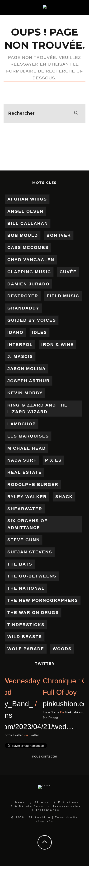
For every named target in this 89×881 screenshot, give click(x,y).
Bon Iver (59, 235)
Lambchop (21, 424)
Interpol (20, 344)
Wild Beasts (24, 636)
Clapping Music (29, 271)
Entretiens (68, 802)
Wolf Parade (25, 648)
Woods (62, 648)
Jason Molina (26, 368)
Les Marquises (28, 436)
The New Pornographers (42, 600)
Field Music (63, 296)
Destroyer (22, 296)
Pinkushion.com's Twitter (37, 735)
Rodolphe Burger (32, 484)
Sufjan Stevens (29, 552)
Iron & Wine (57, 344)
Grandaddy (23, 308)
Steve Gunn (23, 539)
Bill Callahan (27, 223)
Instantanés (47, 810)
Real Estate (24, 472)
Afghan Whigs (27, 199)
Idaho (15, 332)
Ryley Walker (27, 496)
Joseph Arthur (28, 380)
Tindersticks (26, 624)
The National (26, 588)
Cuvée (68, 271)
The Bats (19, 564)
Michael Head (26, 448)
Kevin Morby (25, 393)
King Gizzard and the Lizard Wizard (37, 408)
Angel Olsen (25, 211)
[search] (75, 113)
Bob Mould (22, 235)
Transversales (66, 806)
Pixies (53, 460)
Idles (39, 332)
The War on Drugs (33, 612)
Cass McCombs (28, 247)
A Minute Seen (29, 806)
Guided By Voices (31, 320)
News (20, 802)
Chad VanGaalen (30, 259)
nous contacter (44, 756)
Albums (41, 802)
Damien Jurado (28, 284)
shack (64, 496)
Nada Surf (22, 460)
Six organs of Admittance (27, 524)
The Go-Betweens (31, 576)
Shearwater (24, 508)
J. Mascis (20, 356)
